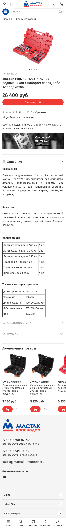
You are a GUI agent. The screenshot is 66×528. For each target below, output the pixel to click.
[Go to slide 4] (36, 69)
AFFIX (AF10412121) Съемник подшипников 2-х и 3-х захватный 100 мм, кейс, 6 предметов (14, 388)
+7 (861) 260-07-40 (16, 440)
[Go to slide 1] (29, 69)
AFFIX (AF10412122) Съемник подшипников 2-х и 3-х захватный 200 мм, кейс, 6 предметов (42, 388)
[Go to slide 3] (34, 69)
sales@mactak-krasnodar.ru (23, 462)
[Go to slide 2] (31, 69)
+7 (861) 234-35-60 (15, 451)
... (42, 19)
